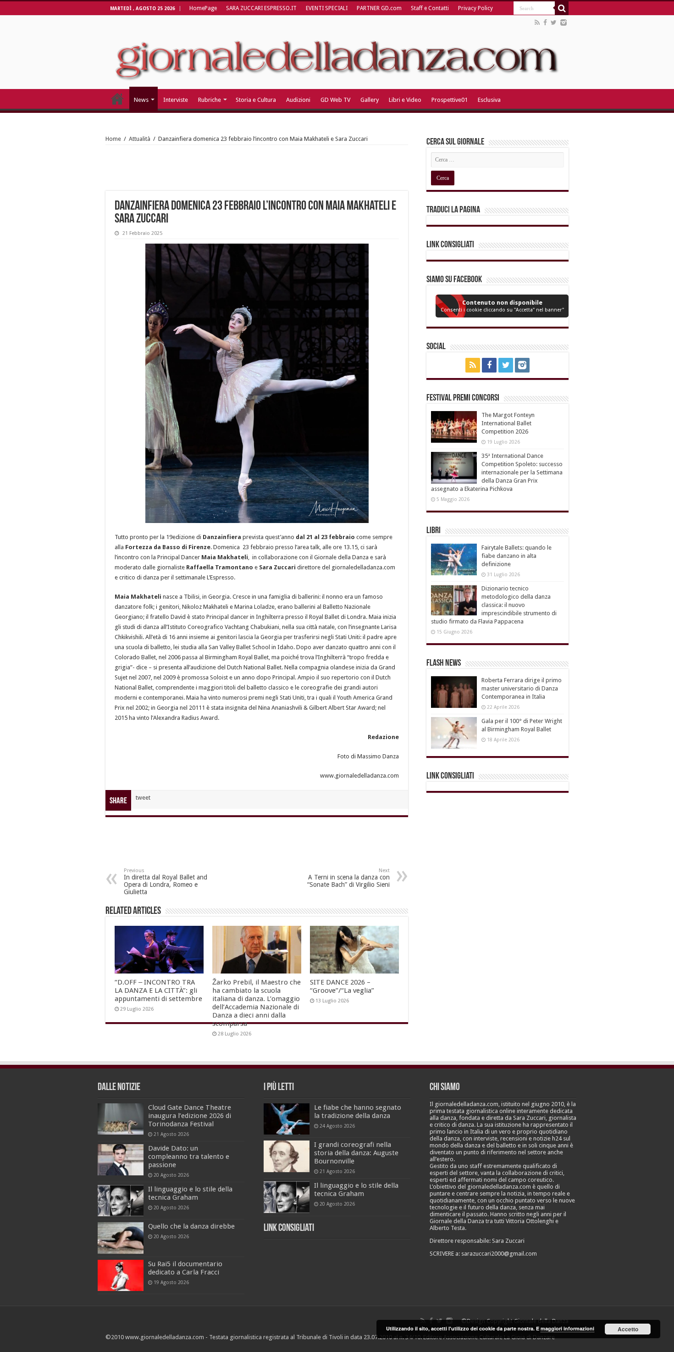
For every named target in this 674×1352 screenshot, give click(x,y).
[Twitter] (554, 22)
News (141, 99)
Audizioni (298, 99)
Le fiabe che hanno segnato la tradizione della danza (357, 1111)
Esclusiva (489, 99)
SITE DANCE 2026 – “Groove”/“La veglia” (342, 986)
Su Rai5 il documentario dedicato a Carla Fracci (185, 1268)
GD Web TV (335, 99)
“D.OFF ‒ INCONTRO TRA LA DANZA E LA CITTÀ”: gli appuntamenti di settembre (158, 990)
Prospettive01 (449, 99)
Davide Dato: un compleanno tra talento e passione (188, 1156)
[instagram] (563, 22)
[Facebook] (545, 22)
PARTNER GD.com (379, 8)
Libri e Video (405, 99)
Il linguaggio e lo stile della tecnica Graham (190, 1193)
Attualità (139, 138)
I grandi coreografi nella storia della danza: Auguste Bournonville (356, 1153)
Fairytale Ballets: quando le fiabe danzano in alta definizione (516, 556)
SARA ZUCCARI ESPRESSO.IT (261, 8)
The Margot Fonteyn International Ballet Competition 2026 (508, 423)
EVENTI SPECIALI (327, 8)
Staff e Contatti (430, 8)
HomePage (203, 8)
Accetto (628, 1329)
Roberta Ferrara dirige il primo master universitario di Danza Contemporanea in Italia (521, 688)
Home (113, 138)
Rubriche (209, 99)
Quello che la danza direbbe (191, 1226)
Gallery (369, 99)
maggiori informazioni (567, 1328)
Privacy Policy (475, 8)
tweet (143, 797)
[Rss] (537, 22)
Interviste (175, 99)
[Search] (562, 8)
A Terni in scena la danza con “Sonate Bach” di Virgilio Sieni (348, 878)
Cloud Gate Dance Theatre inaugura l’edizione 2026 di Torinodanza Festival (189, 1115)
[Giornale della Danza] (337, 52)
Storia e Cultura (256, 99)
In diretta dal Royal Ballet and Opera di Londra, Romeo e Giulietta (165, 882)
